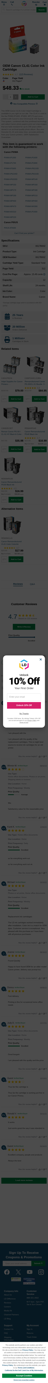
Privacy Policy (27, 1350)
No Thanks (24, 714)
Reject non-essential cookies (24, 1380)
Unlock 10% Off (24, 705)
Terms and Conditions (26, 1368)
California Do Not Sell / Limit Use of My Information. (24, 1370)
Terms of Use (23, 722)
